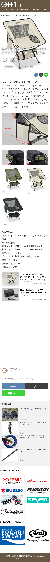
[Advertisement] (19, 318)
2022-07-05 (14, 59)
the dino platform (28, 559)
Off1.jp (12, 61)
